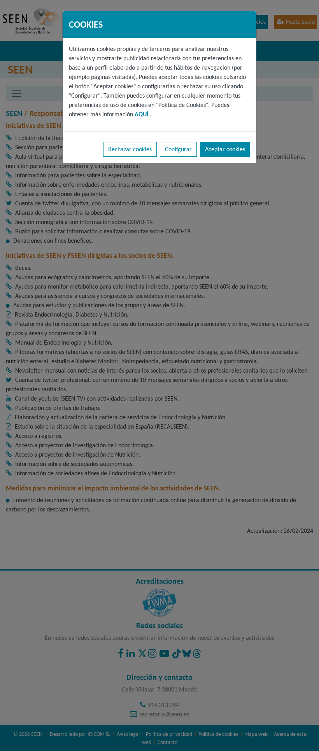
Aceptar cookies (225, 149)
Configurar (178, 149)
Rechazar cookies (130, 149)
